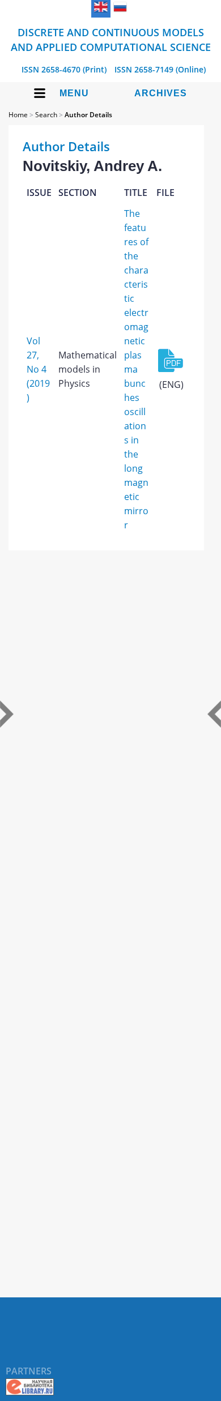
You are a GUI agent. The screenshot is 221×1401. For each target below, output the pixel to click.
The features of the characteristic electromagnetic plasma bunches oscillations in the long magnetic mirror (136, 369)
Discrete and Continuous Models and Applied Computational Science (111, 39)
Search (46, 114)
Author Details (88, 114)
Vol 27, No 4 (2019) (38, 369)
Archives (160, 93)
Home (18, 114)
